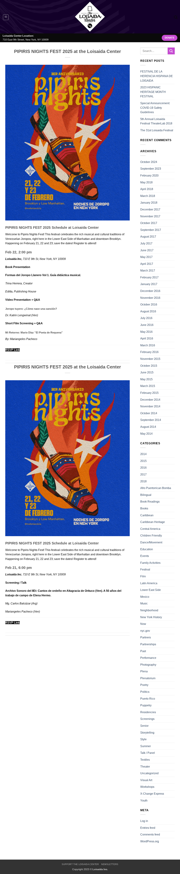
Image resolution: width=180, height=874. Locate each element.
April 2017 (146, 263)
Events (144, 555)
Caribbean (146, 515)
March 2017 (147, 270)
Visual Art (146, 780)
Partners (145, 637)
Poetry (144, 684)
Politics (144, 691)
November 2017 (150, 216)
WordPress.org (149, 841)
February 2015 (149, 392)
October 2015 (148, 365)
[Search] (175, 17)
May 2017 (146, 256)
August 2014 (148, 426)
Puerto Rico (147, 698)
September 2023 (150, 168)
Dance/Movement (151, 542)
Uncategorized (149, 773)
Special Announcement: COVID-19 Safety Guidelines (155, 108)
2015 (143, 460)
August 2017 (148, 236)
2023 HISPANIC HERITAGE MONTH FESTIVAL (153, 92)
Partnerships (148, 644)
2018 (143, 481)
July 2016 (146, 318)
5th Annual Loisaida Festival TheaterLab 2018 (156, 121)
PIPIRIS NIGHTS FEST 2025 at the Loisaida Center (67, 51)
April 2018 (146, 189)
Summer (145, 746)
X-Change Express (152, 793)
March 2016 (147, 345)
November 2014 (150, 406)
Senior (144, 725)
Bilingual (145, 494)
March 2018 (147, 195)
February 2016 (149, 352)
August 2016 (148, 311)
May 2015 (146, 379)
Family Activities (150, 562)
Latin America (148, 583)
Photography (148, 664)
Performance (148, 657)
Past (143, 651)
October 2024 (148, 161)
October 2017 (148, 223)
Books (144, 508)
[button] (6, 17)
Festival (145, 569)
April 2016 (146, 338)
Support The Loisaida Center (80, 864)
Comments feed (150, 834)
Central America (150, 528)
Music (144, 603)
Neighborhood (149, 610)
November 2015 (150, 358)
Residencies (148, 712)
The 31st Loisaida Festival (156, 130)
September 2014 (150, 419)
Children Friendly (151, 535)
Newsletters (109, 864)
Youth (143, 800)
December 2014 (150, 399)
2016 (143, 467)
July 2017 (146, 243)
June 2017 (146, 250)
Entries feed (147, 827)
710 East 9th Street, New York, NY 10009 (26, 39)
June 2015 (146, 372)
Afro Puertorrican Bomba (155, 488)
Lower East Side (150, 589)
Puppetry (146, 705)
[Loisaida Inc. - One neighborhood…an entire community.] (90, 16)
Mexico (144, 596)
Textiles (145, 759)
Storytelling (147, 732)
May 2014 (146, 433)
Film (143, 576)
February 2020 (149, 175)
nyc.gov (145, 630)
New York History (151, 617)
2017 (143, 474)
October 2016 (148, 304)
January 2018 (148, 202)
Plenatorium (147, 678)
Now (143, 623)
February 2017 (149, 277)
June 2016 (146, 324)
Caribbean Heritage (152, 521)
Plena (144, 671)
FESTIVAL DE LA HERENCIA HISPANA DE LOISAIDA (156, 76)
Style (143, 739)
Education (146, 549)
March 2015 (147, 385)
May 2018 (146, 182)
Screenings (147, 718)
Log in (144, 820)
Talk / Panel (147, 752)
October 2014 (148, 413)
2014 (143, 454)
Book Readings (150, 501)
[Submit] (171, 51)
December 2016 (150, 290)
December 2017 (150, 209)
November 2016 (150, 297)
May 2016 (146, 331)
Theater (145, 766)
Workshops (147, 786)
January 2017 (148, 284)
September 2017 (150, 229)
